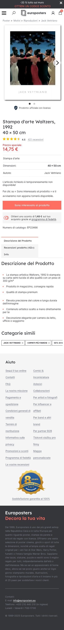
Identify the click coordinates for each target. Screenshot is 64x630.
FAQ (8, 383)
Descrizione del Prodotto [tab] (18, 240)
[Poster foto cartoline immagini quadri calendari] (33, 13)
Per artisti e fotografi (45, 397)
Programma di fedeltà (18, 457)
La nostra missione (17, 390)
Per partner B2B (42, 430)
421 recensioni (35, 139)
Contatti (10, 377)
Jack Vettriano (12, 343)
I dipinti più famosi (37, 343)
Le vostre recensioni (17, 464)
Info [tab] (6, 254)
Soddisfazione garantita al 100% (31, 498)
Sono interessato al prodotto (32, 205)
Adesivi (37, 383)
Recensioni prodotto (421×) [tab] (19, 247)
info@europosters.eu (24, 600)
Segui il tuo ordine (16, 370)
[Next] (57, 63)
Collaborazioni (41, 390)
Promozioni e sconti (17, 450)
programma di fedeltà (44, 219)
